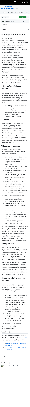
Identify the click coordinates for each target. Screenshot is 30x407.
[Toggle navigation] (2, 2)
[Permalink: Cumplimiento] (1, 244)
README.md (7, 24)
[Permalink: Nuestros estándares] (1, 146)
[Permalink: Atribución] (1, 332)
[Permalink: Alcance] (1, 120)
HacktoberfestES (8, 6)
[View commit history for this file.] (26, 21)
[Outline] (28, 29)
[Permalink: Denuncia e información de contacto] (1, 279)
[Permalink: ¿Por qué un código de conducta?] (1, 87)
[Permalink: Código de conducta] (1, 35)
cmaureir (6, 21)
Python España (23, 337)
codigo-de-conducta (7, 8)
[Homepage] (15, 2)
